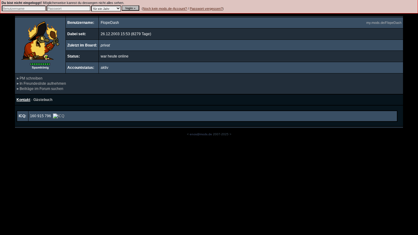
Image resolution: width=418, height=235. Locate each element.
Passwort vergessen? (206, 8)
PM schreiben (31, 78)
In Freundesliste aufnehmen (43, 83)
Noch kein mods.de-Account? (165, 8)
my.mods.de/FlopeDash (383, 22)
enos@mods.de (201, 134)
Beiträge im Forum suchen (41, 89)
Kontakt (23, 100)
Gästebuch (42, 100)
